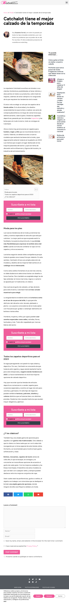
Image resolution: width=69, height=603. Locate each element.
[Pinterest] (33, 582)
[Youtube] (39, 579)
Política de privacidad (32, 587)
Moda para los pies (11, 192)
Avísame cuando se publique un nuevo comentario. (24, 557)
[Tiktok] (36, 582)
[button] (66, 2)
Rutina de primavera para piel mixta (61, 138)
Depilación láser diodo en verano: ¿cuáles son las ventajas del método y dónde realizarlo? (61, 102)
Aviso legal (17, 587)
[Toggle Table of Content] (35, 189)
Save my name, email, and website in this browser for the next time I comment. (34, 541)
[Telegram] (29, 582)
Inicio (6, 13)
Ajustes (60, 596)
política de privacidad (23, 214)
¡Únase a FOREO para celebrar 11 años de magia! (61, 84)
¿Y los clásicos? (10, 197)
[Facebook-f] (29, 579)
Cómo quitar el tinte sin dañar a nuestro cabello (55, 62)
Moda (11, 13)
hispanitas (35, 118)
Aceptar (38, 596)
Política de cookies (48, 587)
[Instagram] (36, 579)
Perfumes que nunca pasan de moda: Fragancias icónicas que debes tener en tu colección (56, 71)
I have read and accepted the (21, 546)
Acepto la (19, 214)
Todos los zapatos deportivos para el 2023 (19, 194)
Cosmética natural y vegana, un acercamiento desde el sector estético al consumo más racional (62, 123)
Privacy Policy (32, 546)
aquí (5, 601)
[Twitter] (33, 579)
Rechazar (49, 596)
